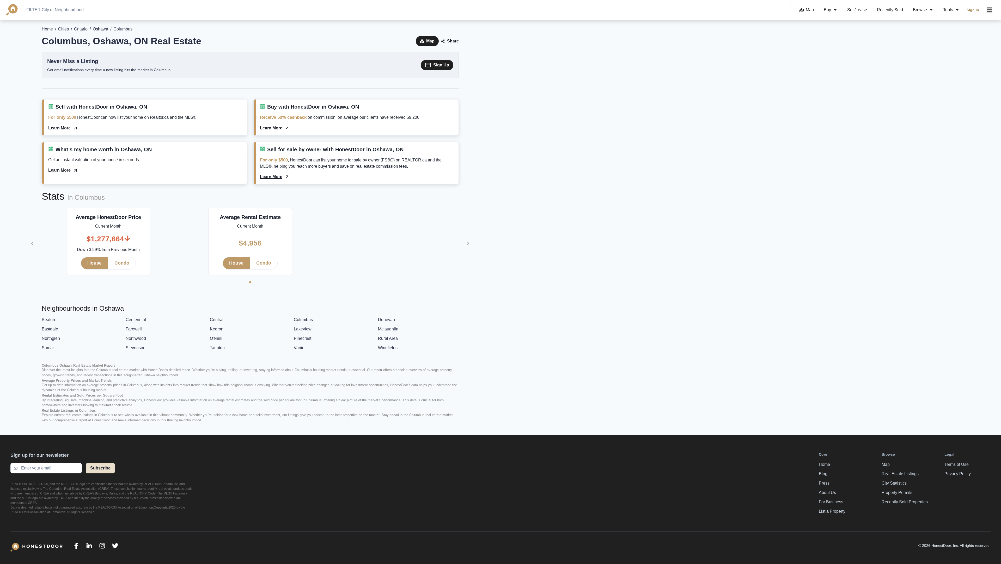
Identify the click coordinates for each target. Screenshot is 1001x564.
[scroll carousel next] (468, 243)
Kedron (216, 329)
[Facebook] (76, 546)
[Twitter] (115, 546)
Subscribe (100, 468)
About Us (827, 492)
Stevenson (135, 348)
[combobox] (406, 10)
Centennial (136, 319)
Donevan (386, 319)
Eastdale (50, 329)
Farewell (134, 329)
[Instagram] (102, 546)
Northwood (136, 338)
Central (216, 319)
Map (810, 10)
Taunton (217, 348)
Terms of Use (956, 464)
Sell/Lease (857, 10)
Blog (823, 474)
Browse (920, 10)
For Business (831, 502)
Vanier (300, 348)
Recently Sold (890, 10)
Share (453, 41)
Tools (948, 10)
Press (824, 483)
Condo (121, 263)
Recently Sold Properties (905, 502)
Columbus (303, 319)
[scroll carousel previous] (32, 243)
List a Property (832, 511)
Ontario (81, 29)
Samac (48, 348)
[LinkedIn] (89, 546)
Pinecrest (302, 338)
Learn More (59, 128)
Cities (63, 29)
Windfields (388, 348)
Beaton (48, 319)
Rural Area (388, 338)
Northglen (51, 338)
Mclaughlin (388, 329)
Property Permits (897, 492)
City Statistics (894, 483)
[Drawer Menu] (989, 10)
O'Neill (216, 338)
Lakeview (303, 329)
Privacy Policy (957, 474)
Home (47, 29)
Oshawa (100, 29)
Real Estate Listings (900, 474)
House (94, 263)
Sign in (973, 10)
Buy (827, 10)
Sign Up (441, 65)
